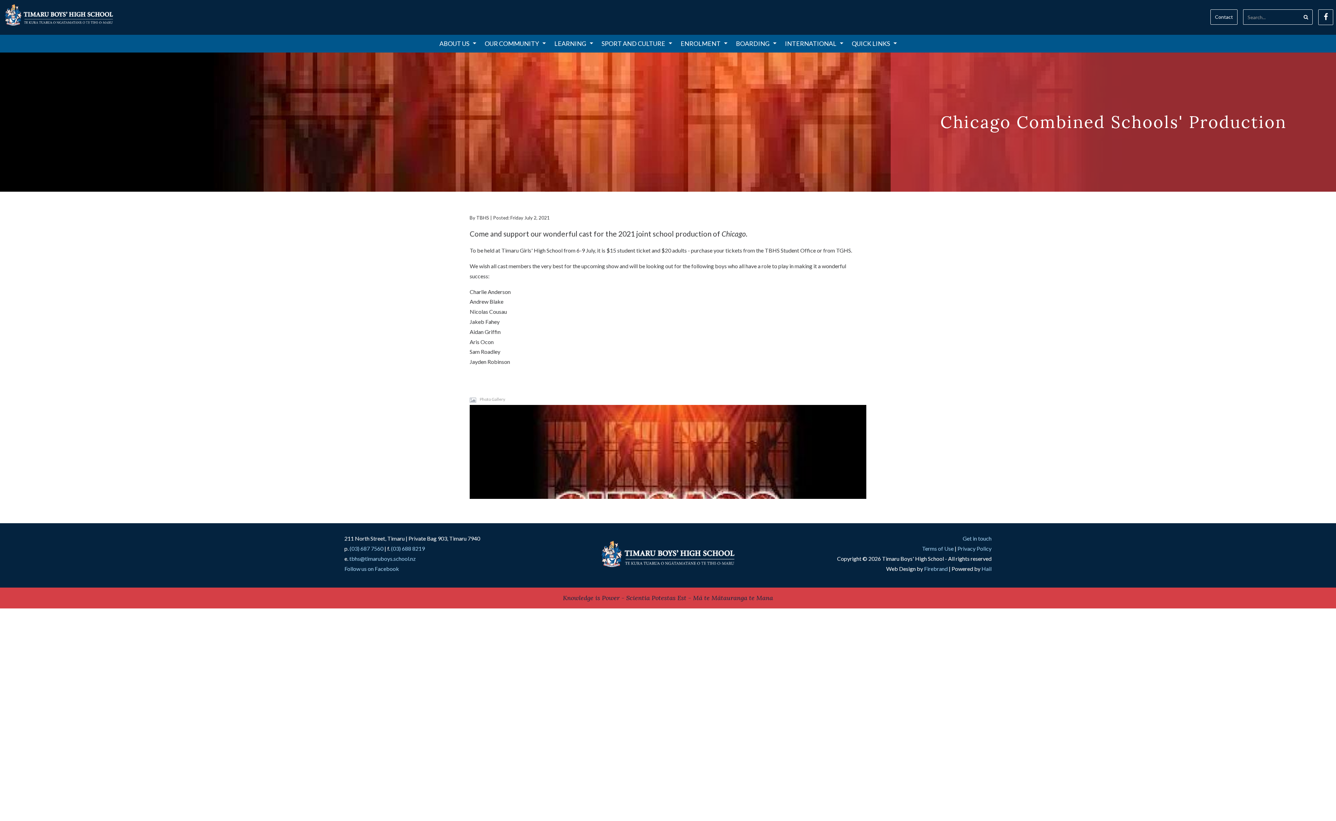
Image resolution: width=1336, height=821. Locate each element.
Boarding (753, 43)
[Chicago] (668, 452)
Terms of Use (938, 548)
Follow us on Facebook (371, 568)
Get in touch (977, 538)
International (810, 43)
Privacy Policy (974, 548)
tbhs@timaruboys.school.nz (382, 558)
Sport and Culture (633, 43)
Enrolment (701, 43)
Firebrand (936, 568)
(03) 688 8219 (408, 548)
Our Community (512, 43)
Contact (1224, 17)
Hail (986, 568)
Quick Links (871, 43)
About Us (454, 43)
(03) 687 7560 (366, 548)
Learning (570, 43)
